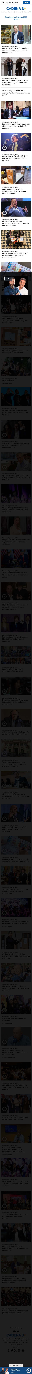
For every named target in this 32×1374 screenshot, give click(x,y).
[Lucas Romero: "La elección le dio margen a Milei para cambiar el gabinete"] (16, 142)
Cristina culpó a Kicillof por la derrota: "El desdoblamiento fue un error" (16, 92)
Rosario (26, 12)
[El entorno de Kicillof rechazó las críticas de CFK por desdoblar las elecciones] (16, 66)
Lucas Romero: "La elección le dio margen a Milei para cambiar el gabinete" (15, 158)
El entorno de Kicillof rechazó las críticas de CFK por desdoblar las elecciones (15, 82)
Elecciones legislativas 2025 (16, 17)
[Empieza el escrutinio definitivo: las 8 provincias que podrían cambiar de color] (16, 239)
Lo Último (4, 12)
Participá (26, 2)
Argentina (10, 12)
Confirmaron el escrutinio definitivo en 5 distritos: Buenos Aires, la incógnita (14, 191)
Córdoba (19, 12)
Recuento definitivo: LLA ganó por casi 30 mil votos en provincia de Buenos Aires (15, 50)
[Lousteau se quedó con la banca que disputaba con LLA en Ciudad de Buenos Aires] (16, 110)
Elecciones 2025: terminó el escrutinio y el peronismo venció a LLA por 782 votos (15, 223)
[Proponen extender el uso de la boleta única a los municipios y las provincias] (16, 271)
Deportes (8, 2)
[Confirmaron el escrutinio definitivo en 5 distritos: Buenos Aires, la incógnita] (16, 175)
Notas (16, 19)
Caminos (15, 2)
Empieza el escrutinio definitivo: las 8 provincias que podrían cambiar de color (15, 255)
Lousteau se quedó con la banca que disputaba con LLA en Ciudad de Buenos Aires (16, 126)
